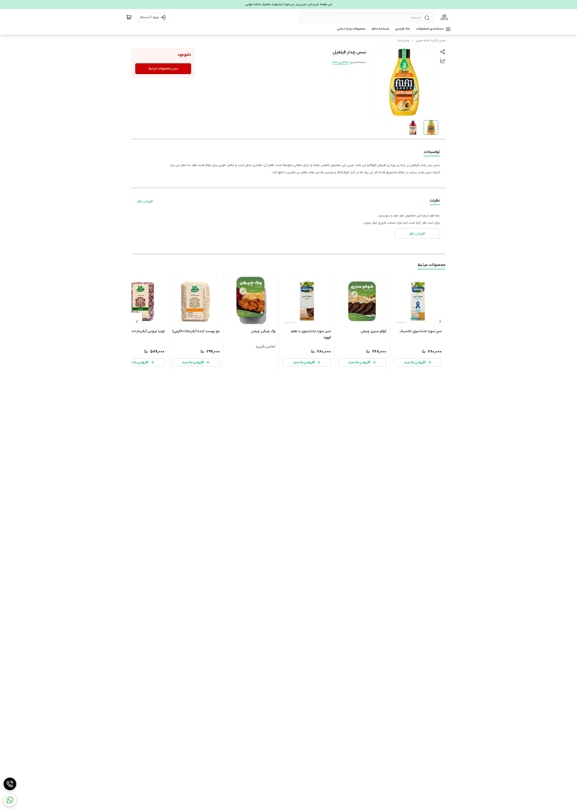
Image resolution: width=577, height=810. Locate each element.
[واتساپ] (10, 800)
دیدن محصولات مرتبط (163, 68)
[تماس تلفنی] (10, 784)
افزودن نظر (145, 201)
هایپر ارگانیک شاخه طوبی (430, 40)
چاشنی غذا (403, 40)
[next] (136, 322)
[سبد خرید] (129, 17)
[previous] (440, 322)
